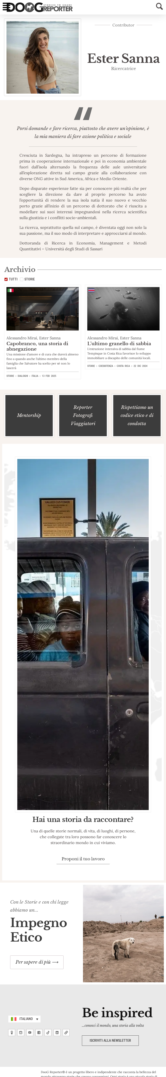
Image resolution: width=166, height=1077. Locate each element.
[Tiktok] (48, 1032)
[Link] (66, 1032)
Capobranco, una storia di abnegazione (37, 346)
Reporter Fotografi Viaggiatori (83, 415)
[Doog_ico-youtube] (29, 1032)
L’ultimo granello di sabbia (119, 344)
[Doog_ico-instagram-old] (20, 1032)
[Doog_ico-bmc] (11, 1032)
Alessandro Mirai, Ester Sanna (33, 337)
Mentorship (29, 415)
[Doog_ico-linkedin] (57, 1032)
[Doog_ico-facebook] (38, 1032)
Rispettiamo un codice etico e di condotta (136, 415)
